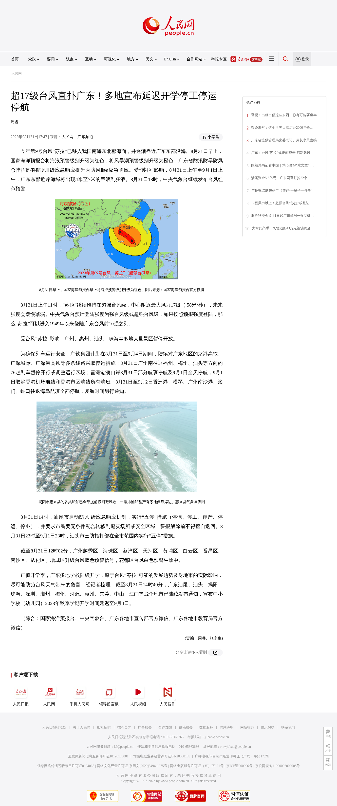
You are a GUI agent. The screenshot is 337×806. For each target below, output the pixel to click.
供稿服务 (186, 727)
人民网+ (50, 704)
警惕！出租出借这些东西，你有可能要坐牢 (284, 115)
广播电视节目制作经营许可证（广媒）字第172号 (232, 756)
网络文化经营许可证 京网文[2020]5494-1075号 (132, 766)
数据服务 (206, 727)
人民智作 (167, 704)
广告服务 (145, 727)
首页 (15, 59)
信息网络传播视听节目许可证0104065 (65, 766)
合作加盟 (165, 727)
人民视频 (138, 704)
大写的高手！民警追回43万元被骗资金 (281, 228)
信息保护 (268, 727)
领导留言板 (109, 704)
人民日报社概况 (54, 727)
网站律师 (247, 727)
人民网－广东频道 (77, 137)
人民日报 (21, 704)
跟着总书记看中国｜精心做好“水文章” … (282, 165)
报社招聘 (104, 727)
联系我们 (288, 727)
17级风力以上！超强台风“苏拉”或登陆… (282, 203)
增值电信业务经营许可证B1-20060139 (161, 756)
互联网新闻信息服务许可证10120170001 (98, 756)
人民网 (16, 73)
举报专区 (219, 59)
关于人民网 (81, 727)
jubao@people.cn (217, 737)
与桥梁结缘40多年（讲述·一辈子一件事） (283, 190)
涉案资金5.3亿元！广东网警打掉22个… (281, 178)
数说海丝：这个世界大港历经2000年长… (282, 127)
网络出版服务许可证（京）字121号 (197, 766)
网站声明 (227, 727)
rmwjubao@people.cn (235, 747)
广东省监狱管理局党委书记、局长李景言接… (285, 140)
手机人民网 (79, 704)
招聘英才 (124, 727)
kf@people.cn (123, 747)
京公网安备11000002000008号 (277, 766)
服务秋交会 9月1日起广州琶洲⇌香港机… (282, 216)
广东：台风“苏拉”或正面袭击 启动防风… (282, 153)
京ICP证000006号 (239, 766)
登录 (305, 59)
